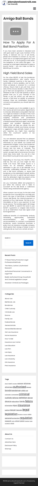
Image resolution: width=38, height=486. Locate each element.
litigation (20, 414)
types (31, 421)
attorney (27, 383)
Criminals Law (10, 312)
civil (26, 391)
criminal (24, 394)
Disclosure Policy (11, 445)
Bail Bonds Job (10, 302)
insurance (24, 405)
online (29, 414)
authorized (19, 386)
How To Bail (9, 339)
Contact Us (9, 439)
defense (15, 398)
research (8, 421)
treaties (27, 421)
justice (7, 410)
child (23, 390)
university (7, 423)
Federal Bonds (10, 322)
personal (8, 418)
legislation (11, 414)
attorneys (9, 387)
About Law (8, 299)
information (9, 406)
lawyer (13, 410)
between (28, 387)
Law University (10, 359)
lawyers (19, 410)
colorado (8, 394)
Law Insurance (10, 355)
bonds (8, 390)
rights (13, 421)
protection (15, 418)
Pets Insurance (10, 366)
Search (7, 238)
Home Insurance (11, 335)
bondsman (16, 390)
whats (12, 423)
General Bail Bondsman (13, 329)
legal (26, 410)
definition (23, 397)
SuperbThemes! (19, 483)
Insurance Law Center (13, 342)
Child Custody (10, 309)
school (17, 421)
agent (10, 383)
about (6, 383)
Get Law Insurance (11, 332)
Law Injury (8, 352)
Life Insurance (10, 362)
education (15, 401)
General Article (10, 325)
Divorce (7, 315)
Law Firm (8, 349)
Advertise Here (10, 442)
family (22, 401)
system (22, 421)
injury (15, 405)
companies (14, 394)
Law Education (10, 345)
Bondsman (9, 305)
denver (30, 398)
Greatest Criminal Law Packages (16, 283)
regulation (26, 418)
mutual (25, 414)
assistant (20, 383)
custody (8, 397)
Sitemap (8, 449)
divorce (8, 401)
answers (14, 383)
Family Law (8, 319)
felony (29, 401)
